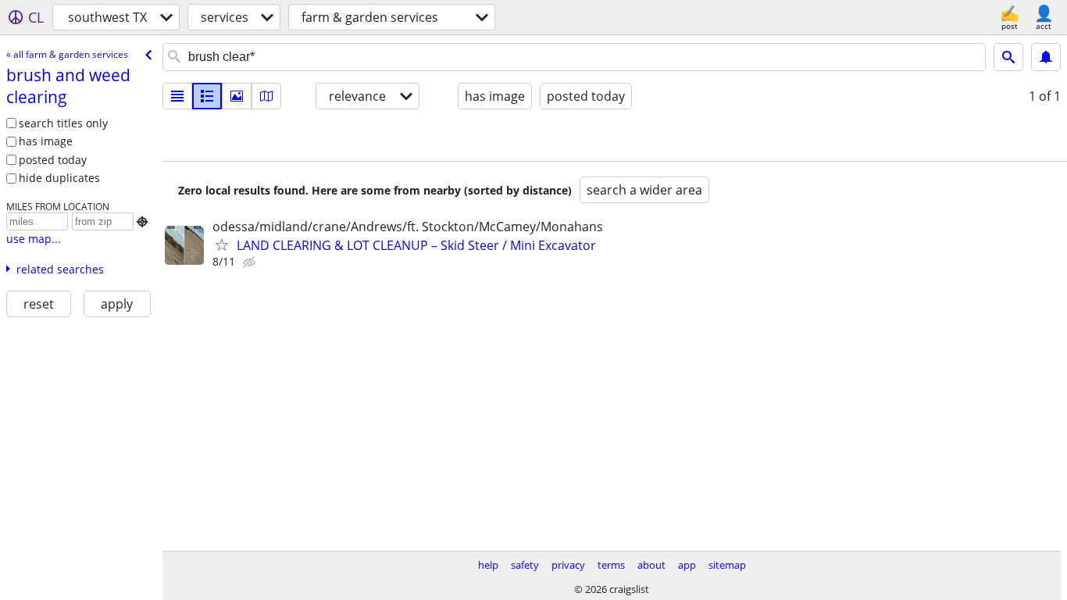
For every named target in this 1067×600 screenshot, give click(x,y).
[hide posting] (250, 262)
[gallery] (237, 96)
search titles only (63, 123)
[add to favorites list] (221, 244)
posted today (53, 159)
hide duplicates (59, 177)
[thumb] (207, 96)
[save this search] (1046, 57)
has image (46, 141)
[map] (266, 96)
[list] (177, 96)
